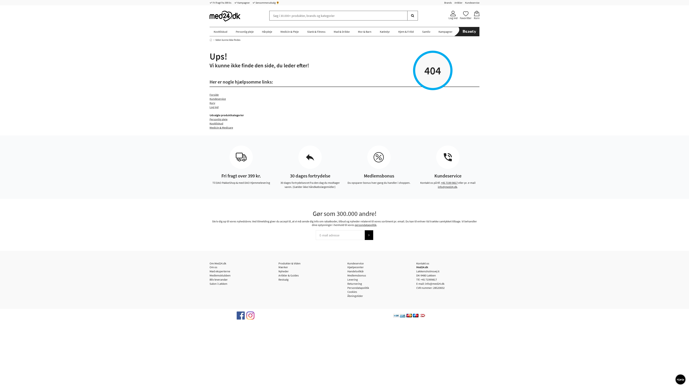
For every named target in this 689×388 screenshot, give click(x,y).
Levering (352, 279)
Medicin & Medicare (221, 127)
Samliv (426, 31)
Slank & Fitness (316, 31)
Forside (214, 94)
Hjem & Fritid (406, 31)
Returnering (354, 283)
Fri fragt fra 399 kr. (222, 2)
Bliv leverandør (219, 279)
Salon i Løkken (218, 283)
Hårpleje (267, 31)
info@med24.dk (447, 187)
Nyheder (283, 271)
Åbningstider (355, 296)
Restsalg (283, 279)
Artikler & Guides (288, 275)
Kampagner (243, 2)
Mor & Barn (364, 31)
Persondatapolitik (358, 288)
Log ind (214, 107)
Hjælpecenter (355, 267)
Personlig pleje (245, 31)
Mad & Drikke (342, 31)
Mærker (283, 267)
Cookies (352, 292)
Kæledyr (385, 31)
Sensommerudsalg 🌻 (267, 2)
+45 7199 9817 (449, 182)
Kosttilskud (220, 31)
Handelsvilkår (355, 271)
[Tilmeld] (369, 235)
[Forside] (211, 39)
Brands (448, 2)
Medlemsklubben (220, 275)
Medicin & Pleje (289, 31)
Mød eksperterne (220, 271)
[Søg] (412, 15)
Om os (213, 267)
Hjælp (680, 379)
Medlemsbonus (356, 275)
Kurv (212, 103)
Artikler (458, 2)
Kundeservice (472, 2)
